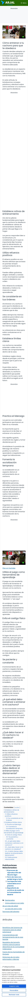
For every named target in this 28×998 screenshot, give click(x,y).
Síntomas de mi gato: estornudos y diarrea (10, 958)
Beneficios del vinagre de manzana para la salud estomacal (12, 929)
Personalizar (14, 990)
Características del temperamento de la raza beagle (12, 937)
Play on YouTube (8, 568)
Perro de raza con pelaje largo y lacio (14, 878)
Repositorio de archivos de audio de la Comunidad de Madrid (15, 891)
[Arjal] (8, 3)
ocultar (17, 807)
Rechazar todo (14, 995)
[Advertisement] (14, 16)
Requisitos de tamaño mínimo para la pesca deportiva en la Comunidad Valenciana (13, 945)
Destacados (10, 900)
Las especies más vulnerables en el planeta (14, 883)
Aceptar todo (14, 986)
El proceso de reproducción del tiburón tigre (14, 872)
